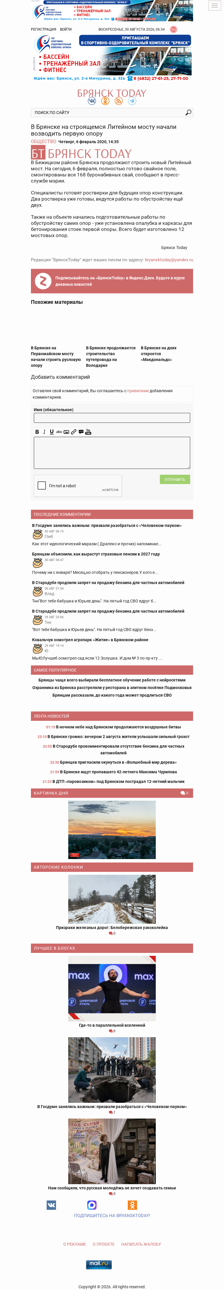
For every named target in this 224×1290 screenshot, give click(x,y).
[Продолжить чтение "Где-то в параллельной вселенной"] (112, 988)
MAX (92, 1205)
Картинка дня (51, 793)
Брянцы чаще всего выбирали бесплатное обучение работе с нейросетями (112, 680)
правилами (138, 390)
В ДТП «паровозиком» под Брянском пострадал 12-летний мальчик (118, 781)
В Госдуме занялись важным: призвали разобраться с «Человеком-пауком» (112, 1106)
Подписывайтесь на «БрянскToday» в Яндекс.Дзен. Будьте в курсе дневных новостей (120, 281)
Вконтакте (51, 1205)
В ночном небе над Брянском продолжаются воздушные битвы (118, 727)
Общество (43, 141)
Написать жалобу (141, 1244)
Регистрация (43, 29)
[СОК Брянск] (112, 10)
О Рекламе (74, 1244)
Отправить (175, 480)
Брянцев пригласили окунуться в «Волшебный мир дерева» (118, 762)
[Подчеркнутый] (51, 432)
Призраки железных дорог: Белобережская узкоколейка (112, 927)
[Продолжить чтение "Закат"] (112, 830)
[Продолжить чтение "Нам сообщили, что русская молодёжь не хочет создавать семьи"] (112, 1151)
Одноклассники (132, 1205)
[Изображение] (66, 432)
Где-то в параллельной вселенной (112, 1025)
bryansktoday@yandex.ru (169, 259)
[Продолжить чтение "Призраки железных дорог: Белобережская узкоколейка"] (112, 899)
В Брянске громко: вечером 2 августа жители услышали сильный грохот (119, 736)
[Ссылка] (73, 432)
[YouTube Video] (88, 432)
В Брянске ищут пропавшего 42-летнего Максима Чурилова (118, 772)
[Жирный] (37, 432)
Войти (66, 29)
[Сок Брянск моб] (112, 57)
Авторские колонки (58, 867)
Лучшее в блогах (54, 948)
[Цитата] (81, 432)
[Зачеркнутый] (59, 432)
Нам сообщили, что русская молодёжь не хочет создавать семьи (112, 1188)
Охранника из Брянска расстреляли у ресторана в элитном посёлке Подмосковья (112, 687)
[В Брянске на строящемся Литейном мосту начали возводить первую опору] (112, 152)
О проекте (104, 1244)
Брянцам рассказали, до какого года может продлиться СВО (112, 695)
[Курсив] (44, 432)
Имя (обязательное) (54, 409)
